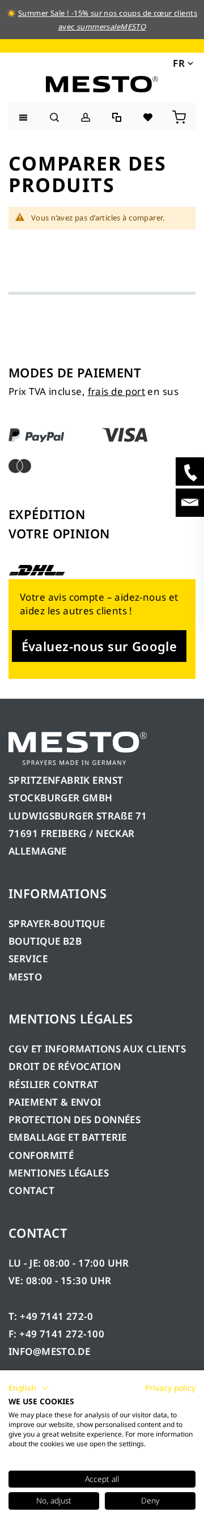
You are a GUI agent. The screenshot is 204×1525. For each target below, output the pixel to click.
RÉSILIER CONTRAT (53, 1084)
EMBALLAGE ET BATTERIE (67, 1137)
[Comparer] (117, 115)
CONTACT (31, 1190)
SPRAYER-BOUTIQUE (56, 923)
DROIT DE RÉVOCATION (64, 1066)
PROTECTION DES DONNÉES (74, 1119)
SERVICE (28, 958)
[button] (182, 63)
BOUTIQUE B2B (45, 941)
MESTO (25, 976)
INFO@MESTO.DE (49, 1351)
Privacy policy (170, 1387)
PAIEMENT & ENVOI (54, 1101)
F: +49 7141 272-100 (56, 1333)
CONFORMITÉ (41, 1155)
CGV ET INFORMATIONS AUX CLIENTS (97, 1048)
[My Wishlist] (148, 115)
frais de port (116, 391)
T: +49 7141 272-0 (50, 1316)
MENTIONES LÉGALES (58, 1172)
